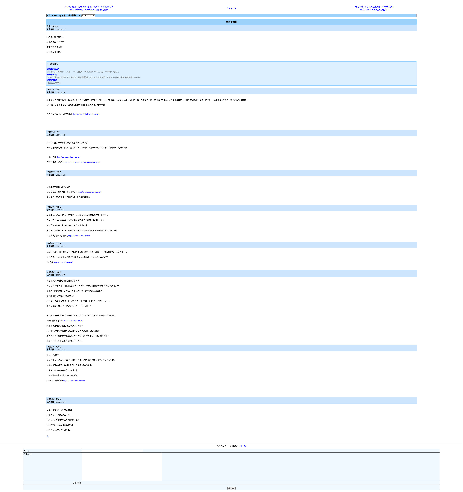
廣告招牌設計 (53, 69)
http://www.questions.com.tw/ (68, 157)
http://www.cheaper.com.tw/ (74, 381)
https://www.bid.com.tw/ (63, 262)
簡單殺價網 (52, 80)
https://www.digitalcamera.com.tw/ (86, 114)
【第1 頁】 (243, 446)
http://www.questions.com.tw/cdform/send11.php (81, 162)
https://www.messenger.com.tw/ (90, 192)
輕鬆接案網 (52, 75)
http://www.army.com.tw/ (73, 321)
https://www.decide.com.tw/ (79, 236)
